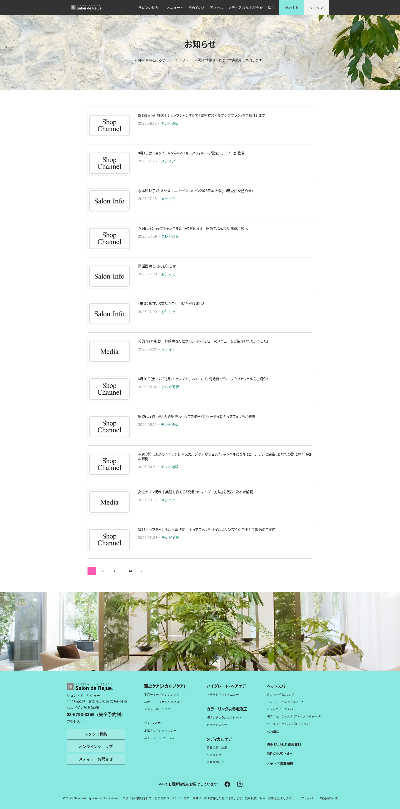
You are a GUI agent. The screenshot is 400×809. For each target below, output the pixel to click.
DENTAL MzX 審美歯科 (284, 744)
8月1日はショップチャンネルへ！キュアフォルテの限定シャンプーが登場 (191, 152)
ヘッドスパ (276, 686)
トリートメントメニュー (223, 694)
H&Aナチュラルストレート (224, 717)
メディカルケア (219, 739)
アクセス (216, 7)
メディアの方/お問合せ (245, 7)
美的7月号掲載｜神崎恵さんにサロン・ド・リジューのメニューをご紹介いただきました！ (203, 341)
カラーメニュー (217, 724)
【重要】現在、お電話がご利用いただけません (171, 303)
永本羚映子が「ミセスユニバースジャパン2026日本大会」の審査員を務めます (196, 190)
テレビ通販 (170, 123)
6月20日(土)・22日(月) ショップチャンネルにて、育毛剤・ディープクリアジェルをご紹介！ (203, 378)
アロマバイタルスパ (280, 694)
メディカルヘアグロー (158, 709)
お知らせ (168, 274)
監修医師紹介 (215, 762)
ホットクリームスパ (280, 709)
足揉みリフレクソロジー (160, 730)
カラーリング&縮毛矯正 (227, 709)
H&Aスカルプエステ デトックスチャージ (294, 716)
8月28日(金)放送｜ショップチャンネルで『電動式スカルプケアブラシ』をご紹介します (201, 115)
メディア (168, 161)
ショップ (316, 7)
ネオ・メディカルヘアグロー (163, 701)
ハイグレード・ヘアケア (226, 686)
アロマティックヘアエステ (285, 701)
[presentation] (109, 125)
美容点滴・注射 (217, 747)
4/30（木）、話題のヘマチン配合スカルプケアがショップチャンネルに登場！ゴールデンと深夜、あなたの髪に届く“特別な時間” (225, 456)
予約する (291, 7)
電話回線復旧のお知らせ (157, 265)
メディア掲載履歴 (280, 764)
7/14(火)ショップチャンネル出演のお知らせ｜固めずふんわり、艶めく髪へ (193, 228)
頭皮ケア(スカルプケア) (164, 686)
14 (130, 571)
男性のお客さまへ (280, 753)
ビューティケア (153, 723)
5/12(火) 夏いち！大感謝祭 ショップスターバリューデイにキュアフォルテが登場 (196, 416)
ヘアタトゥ (214, 754)
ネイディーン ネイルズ (159, 737)
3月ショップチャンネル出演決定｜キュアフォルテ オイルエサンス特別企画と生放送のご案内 (207, 529)
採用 (271, 7)
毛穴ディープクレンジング (161, 694)
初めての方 (196, 7)
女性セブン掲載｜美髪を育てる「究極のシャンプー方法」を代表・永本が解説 (195, 491)
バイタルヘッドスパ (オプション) (288, 723)
